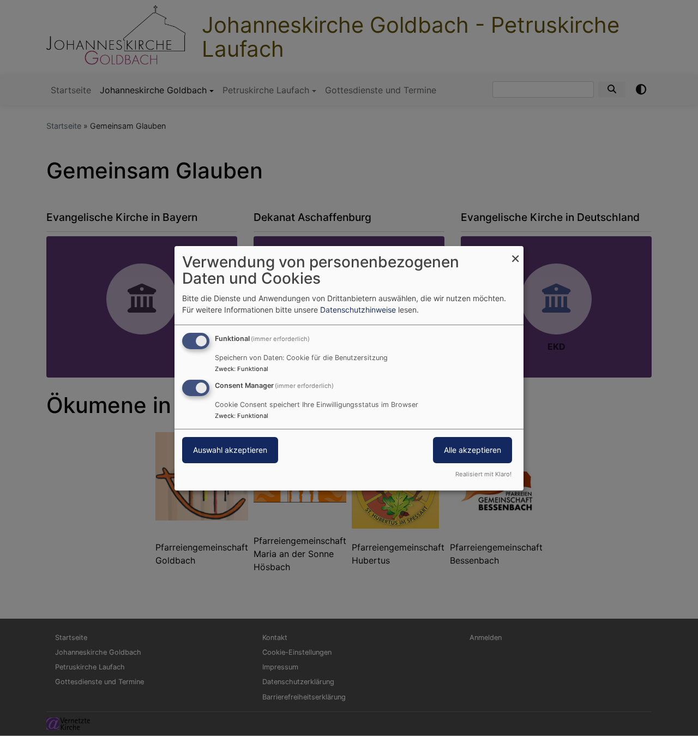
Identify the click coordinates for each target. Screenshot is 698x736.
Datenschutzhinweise (358, 309)
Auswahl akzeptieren (230, 449)
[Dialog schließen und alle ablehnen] (515, 252)
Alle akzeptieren (472, 449)
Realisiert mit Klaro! (483, 474)
